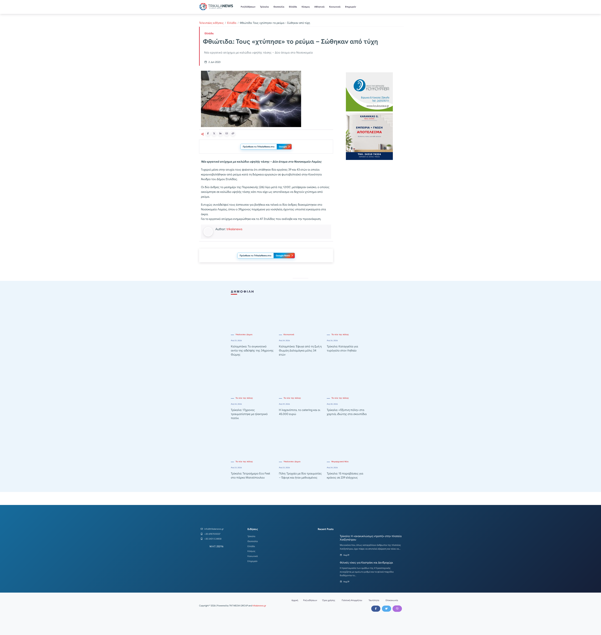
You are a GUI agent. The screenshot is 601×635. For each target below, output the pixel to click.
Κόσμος (306, 6)
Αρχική (294, 600)
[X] (386, 608)
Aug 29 (346, 555)
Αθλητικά (319, 6)
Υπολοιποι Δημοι (244, 334)
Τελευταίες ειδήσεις (211, 23)
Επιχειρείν (350, 6)
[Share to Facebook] (207, 133)
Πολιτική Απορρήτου (352, 600)
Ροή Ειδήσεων (248, 6)
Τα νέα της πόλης (340, 334)
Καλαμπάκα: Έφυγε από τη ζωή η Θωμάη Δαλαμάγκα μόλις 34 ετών (300, 350)
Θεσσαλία (278, 6)
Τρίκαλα (264, 6)
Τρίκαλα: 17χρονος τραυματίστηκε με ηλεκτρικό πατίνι (249, 414)
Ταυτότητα (374, 600)
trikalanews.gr (259, 605)
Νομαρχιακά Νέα (340, 462)
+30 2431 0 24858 (212, 538)
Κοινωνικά (335, 6)
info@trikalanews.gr (214, 528)
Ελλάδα (293, 6)
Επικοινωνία (392, 600)
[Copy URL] (232, 133)
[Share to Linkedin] (220, 133)
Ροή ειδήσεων (310, 600)
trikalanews (234, 229)
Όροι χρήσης (328, 600)
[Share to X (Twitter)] (214, 133)
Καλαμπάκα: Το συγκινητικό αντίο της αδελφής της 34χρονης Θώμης (252, 350)
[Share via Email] (226, 133)
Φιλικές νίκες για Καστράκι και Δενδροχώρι (366, 562)
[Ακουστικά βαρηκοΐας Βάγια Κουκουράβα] (369, 91)
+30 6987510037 (212, 534)
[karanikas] (369, 136)
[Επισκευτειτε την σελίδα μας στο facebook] (375, 608)
